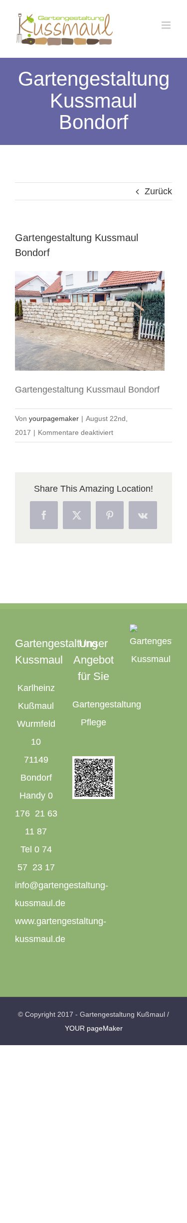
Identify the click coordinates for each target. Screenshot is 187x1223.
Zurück (158, 191)
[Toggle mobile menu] (167, 25)
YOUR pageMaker (94, 1028)
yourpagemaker (54, 418)
